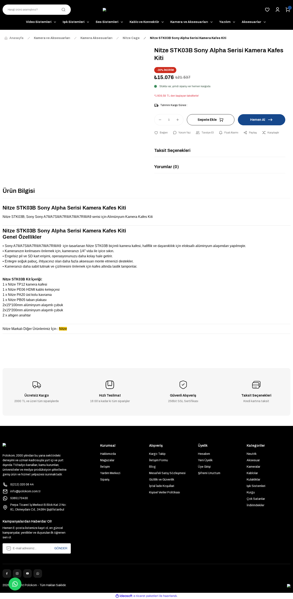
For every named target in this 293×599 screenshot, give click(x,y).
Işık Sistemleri (256, 486)
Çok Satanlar (256, 498)
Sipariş (104, 479)
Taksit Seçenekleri (172, 150)
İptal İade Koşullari (161, 486)
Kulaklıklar (253, 479)
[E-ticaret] (146, 596)
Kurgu (251, 492)
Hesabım (204, 453)
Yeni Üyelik (205, 460)
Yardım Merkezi (110, 473)
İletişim (105, 466)
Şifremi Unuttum (209, 473)
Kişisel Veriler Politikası (164, 492)
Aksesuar (253, 460)
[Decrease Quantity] (158, 119)
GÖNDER (60, 548)
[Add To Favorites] (161, 132)
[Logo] (146, 9)
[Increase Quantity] (179, 119)
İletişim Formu (158, 460)
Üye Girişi (204, 466)
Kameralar (253, 466)
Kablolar (252, 473)
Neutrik (252, 453)
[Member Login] (277, 9)
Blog (152, 466)
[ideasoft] (124, 596)
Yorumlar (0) (166, 166)
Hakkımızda (108, 453)
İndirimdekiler (255, 505)
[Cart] (287, 9)
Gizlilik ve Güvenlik (161, 479)
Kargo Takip (157, 453)
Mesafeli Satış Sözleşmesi (167, 473)
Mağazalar (107, 460)
